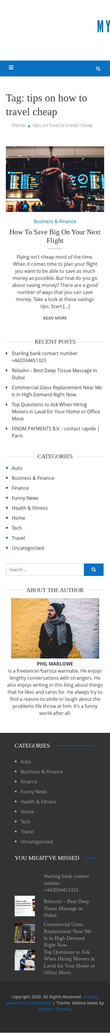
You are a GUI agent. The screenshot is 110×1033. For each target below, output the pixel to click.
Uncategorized (28, 548)
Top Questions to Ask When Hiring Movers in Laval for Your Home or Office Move (56, 411)
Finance (20, 488)
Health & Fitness (30, 508)
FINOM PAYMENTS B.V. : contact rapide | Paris (56, 432)
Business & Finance (55, 221)
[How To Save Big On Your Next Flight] (55, 179)
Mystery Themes (54, 1009)
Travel (18, 538)
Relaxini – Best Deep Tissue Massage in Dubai (54, 374)
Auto (17, 468)
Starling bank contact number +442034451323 (45, 357)
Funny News (25, 498)
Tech (17, 528)
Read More (55, 318)
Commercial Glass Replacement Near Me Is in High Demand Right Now (57, 391)
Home (18, 518)
